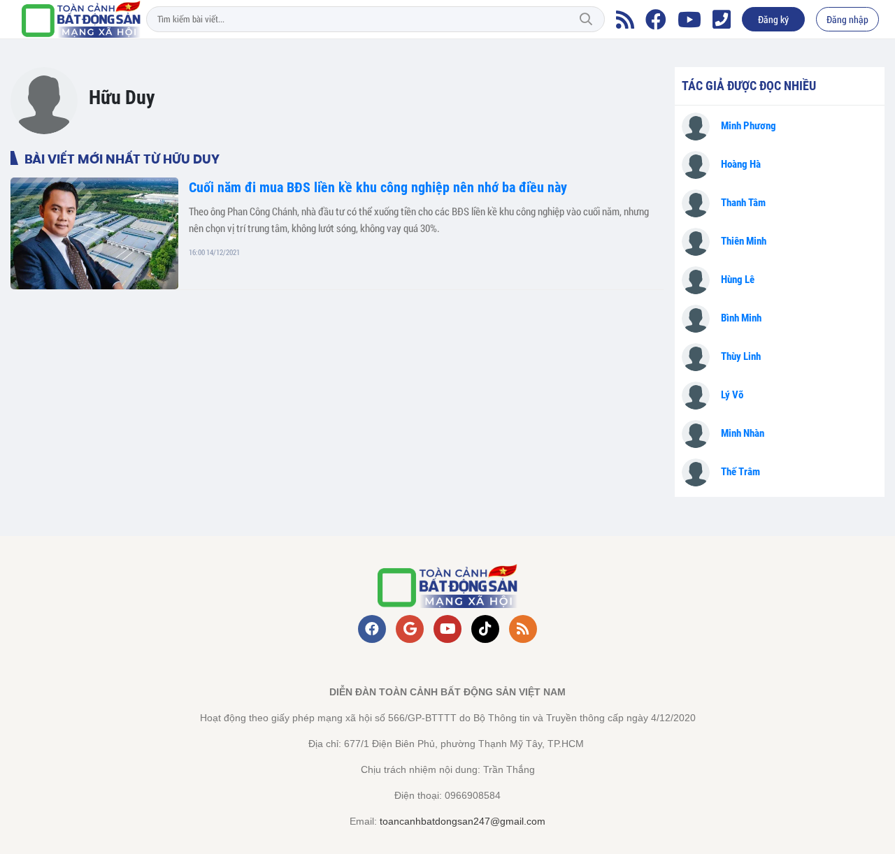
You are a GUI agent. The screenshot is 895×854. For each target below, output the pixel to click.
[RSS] (625, 19)
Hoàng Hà (741, 164)
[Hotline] (721, 19)
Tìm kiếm (585, 19)
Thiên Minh (743, 241)
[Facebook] (656, 19)
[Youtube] (689, 19)
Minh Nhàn (742, 433)
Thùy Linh (741, 356)
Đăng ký (773, 19)
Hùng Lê (737, 279)
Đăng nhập (847, 19)
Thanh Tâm (743, 202)
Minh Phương (748, 126)
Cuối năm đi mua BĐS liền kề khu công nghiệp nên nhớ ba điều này (378, 187)
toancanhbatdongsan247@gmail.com (462, 821)
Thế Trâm (740, 471)
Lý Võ (732, 395)
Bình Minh (741, 318)
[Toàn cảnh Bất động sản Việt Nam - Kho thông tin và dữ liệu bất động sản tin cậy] (81, 19)
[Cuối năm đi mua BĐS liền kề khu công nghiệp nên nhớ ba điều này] (94, 233)
